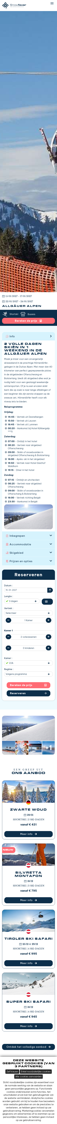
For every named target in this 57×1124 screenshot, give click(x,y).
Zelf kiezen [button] (12, 1071)
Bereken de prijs (21, 685)
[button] (28, 336)
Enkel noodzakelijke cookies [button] (36, 1071)
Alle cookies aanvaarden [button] (28, 1076)
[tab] (28, 336)
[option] (28, 151)
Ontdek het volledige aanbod (27, 1046)
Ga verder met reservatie (28, 693)
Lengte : (8, 596)
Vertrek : (8, 608)
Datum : (8, 585)
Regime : (8, 669)
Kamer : (8, 658)
